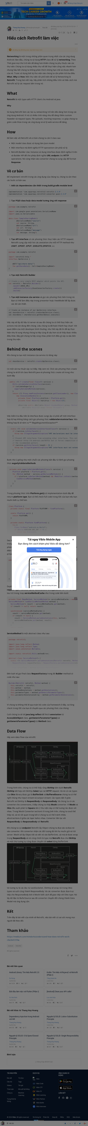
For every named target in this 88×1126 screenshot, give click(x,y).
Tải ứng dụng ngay (44, 550)
